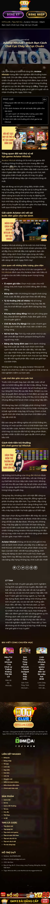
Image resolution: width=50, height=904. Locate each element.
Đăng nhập (7, 761)
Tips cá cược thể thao (11, 835)
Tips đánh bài (8, 826)
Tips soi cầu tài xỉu (10, 838)
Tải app (6, 764)
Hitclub (5, 74)
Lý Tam (38, 53)
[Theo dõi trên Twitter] (28, 746)
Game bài (7, 800)
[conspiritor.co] (25, 5)
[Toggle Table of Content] (43, 99)
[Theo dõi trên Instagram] (19, 746)
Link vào (7, 767)
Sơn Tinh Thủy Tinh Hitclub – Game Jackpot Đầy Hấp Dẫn (25, 668)
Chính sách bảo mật (11, 788)
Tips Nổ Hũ (17, 22)
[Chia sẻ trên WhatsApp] (14, 568)
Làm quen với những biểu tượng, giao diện (25, 114)
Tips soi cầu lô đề (10, 841)
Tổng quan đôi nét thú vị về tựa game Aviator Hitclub (24, 104)
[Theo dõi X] (25, 746)
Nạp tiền (7, 770)
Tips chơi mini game (11, 832)
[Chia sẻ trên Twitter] (23, 568)
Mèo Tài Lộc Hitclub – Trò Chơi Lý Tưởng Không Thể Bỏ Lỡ (8, 667)
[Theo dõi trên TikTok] (22, 746)
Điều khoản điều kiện (11, 785)
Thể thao (7, 815)
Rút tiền (6, 773)
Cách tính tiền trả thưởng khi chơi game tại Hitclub (23, 120)
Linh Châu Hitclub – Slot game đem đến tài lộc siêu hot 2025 (42, 668)
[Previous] (2, 668)
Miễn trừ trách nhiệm (11, 782)
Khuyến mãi (8, 779)
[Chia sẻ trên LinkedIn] (35, 568)
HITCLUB (6, 22)
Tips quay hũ (8, 829)
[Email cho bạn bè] (27, 568)
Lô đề (6, 818)
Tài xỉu (6, 809)
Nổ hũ (6, 803)
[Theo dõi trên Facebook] (16, 746)
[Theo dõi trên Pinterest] (34, 746)
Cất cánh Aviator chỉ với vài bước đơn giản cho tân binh (25, 109)
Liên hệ (6, 776)
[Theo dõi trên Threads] (31, 746)
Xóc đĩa (6, 812)
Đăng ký (7, 757)
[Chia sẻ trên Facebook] (19, 568)
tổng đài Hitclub (33, 475)
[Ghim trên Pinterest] (31, 568)
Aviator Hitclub (9, 160)
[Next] (48, 668)
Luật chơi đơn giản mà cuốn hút (22, 116)
